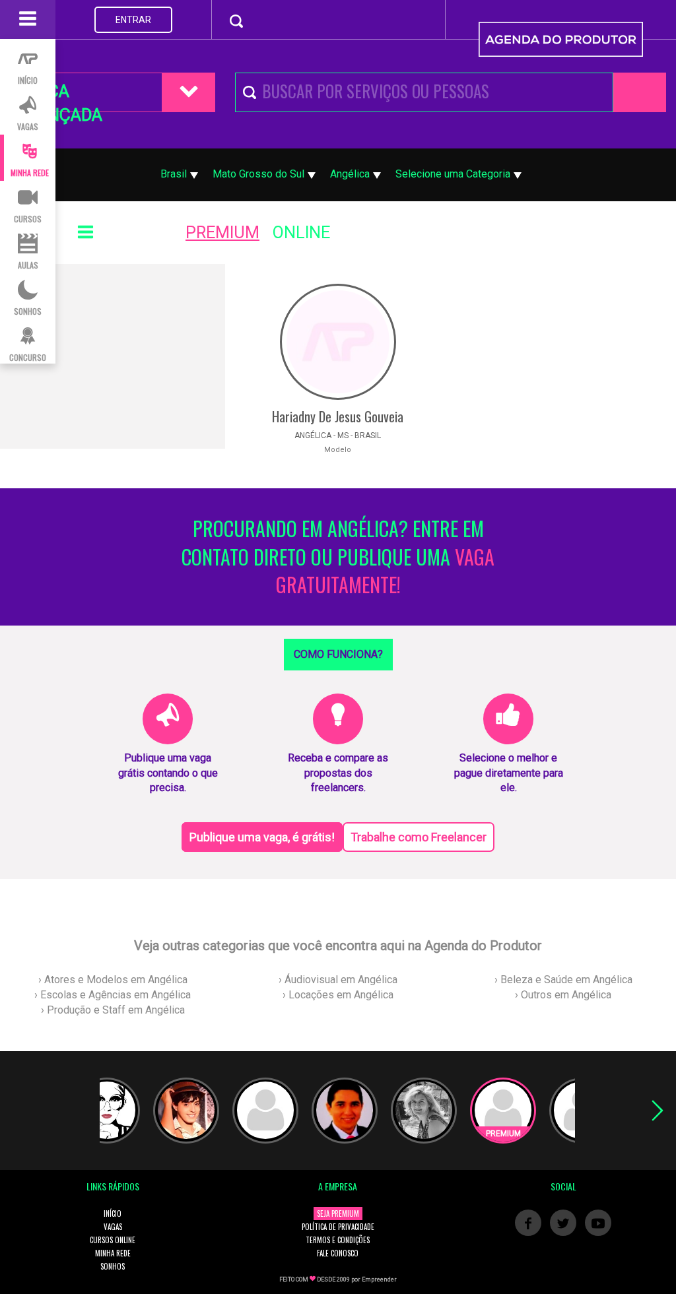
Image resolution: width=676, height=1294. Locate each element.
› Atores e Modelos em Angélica (112, 979)
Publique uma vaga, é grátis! (262, 837)
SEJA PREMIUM (338, 1213)
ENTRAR (133, 20)
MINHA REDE (113, 1253)
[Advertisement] (112, 356)
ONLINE (301, 232)
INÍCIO (112, 1213)
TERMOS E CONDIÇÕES (338, 1240)
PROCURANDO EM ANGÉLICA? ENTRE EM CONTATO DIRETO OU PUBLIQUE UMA (338, 557)
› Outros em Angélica (563, 994)
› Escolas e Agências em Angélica (112, 994)
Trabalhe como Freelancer (419, 837)
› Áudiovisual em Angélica (338, 979)
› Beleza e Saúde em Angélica (563, 979)
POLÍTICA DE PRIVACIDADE (338, 1226)
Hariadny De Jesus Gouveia (337, 416)
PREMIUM (222, 232)
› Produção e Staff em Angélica (113, 1010)
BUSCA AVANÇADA (59, 97)
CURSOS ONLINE (112, 1240)
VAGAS (113, 1226)
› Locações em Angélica (338, 994)
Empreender (379, 1279)
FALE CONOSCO (337, 1253)
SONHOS (112, 1266)
